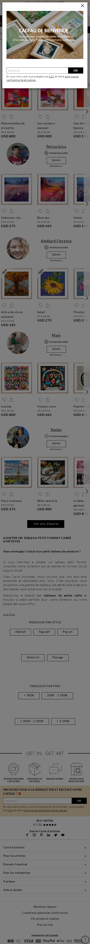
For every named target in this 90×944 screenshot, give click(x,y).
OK (75, 70)
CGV (51, 76)
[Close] (82, 6)
